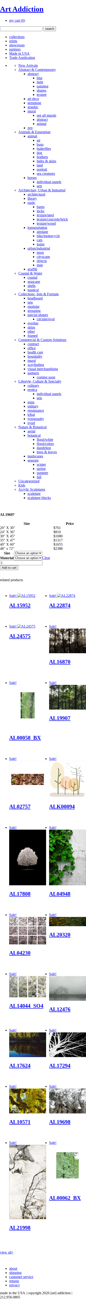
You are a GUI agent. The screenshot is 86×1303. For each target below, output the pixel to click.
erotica (32, 390)
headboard (35, 298)
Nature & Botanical (32, 427)
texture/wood (46, 223)
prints (13, 41)
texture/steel (45, 215)
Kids (21, 485)
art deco (33, 99)
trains (40, 244)
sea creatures (46, 173)
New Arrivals (28, 65)
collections (17, 37)
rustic (31, 203)
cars (39, 240)
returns (14, 1281)
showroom (17, 45)
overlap (33, 323)
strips (31, 327)
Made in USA (19, 53)
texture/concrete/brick (52, 219)
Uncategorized (28, 481)
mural (32, 111)
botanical (34, 435)
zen (30, 128)
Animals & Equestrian (34, 132)
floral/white (45, 439)
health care (35, 352)
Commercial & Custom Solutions (42, 340)
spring (41, 469)
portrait (42, 169)
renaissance (36, 410)
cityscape (43, 257)
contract (33, 344)
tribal (31, 415)
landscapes (35, 456)
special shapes (38, 315)
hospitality (35, 356)
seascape (34, 282)
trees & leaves (47, 452)
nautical (33, 290)
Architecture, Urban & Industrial (41, 190)
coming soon (46, 377)
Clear (46, 558)
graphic (33, 107)
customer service (21, 1277)
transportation (37, 228)
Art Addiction (22, 9)
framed (33, 336)
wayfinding (36, 365)
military (33, 406)
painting (42, 86)
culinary (33, 385)
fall (39, 477)
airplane (42, 232)
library (32, 198)
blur (39, 78)
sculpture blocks (39, 498)
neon (40, 252)
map (40, 265)
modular (33, 306)
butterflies (44, 149)
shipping (15, 1273)
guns (31, 402)
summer (42, 473)
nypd (31, 423)
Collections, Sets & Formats (38, 294)
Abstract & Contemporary (37, 70)
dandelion (44, 448)
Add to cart (9, 567)
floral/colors (45, 444)
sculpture (34, 494)
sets (39, 186)
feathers (42, 157)
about (13, 1268)
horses (32, 178)
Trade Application (22, 58)
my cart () (17, 20)
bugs (40, 144)
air (38, 140)
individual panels (49, 182)
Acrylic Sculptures (31, 489)
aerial (31, 431)
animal (41, 124)
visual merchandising (43, 369)
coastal (32, 277)
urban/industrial (39, 248)
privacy (14, 1285)
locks (40, 211)
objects (42, 261)
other (31, 331)
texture (42, 95)
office (32, 348)
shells (32, 286)
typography (36, 419)
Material (7, 558)
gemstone (34, 103)
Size (7, 553)
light (40, 82)
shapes (41, 90)
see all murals (46, 115)
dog (39, 153)
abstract (33, 74)
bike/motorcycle (48, 236)
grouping (34, 311)
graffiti (32, 269)
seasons (33, 460)
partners (15, 49)
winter (41, 464)
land (40, 165)
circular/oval (46, 319)
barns (40, 207)
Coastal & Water (30, 273)
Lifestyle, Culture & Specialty (39, 381)
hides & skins (46, 161)
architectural (36, 194)
